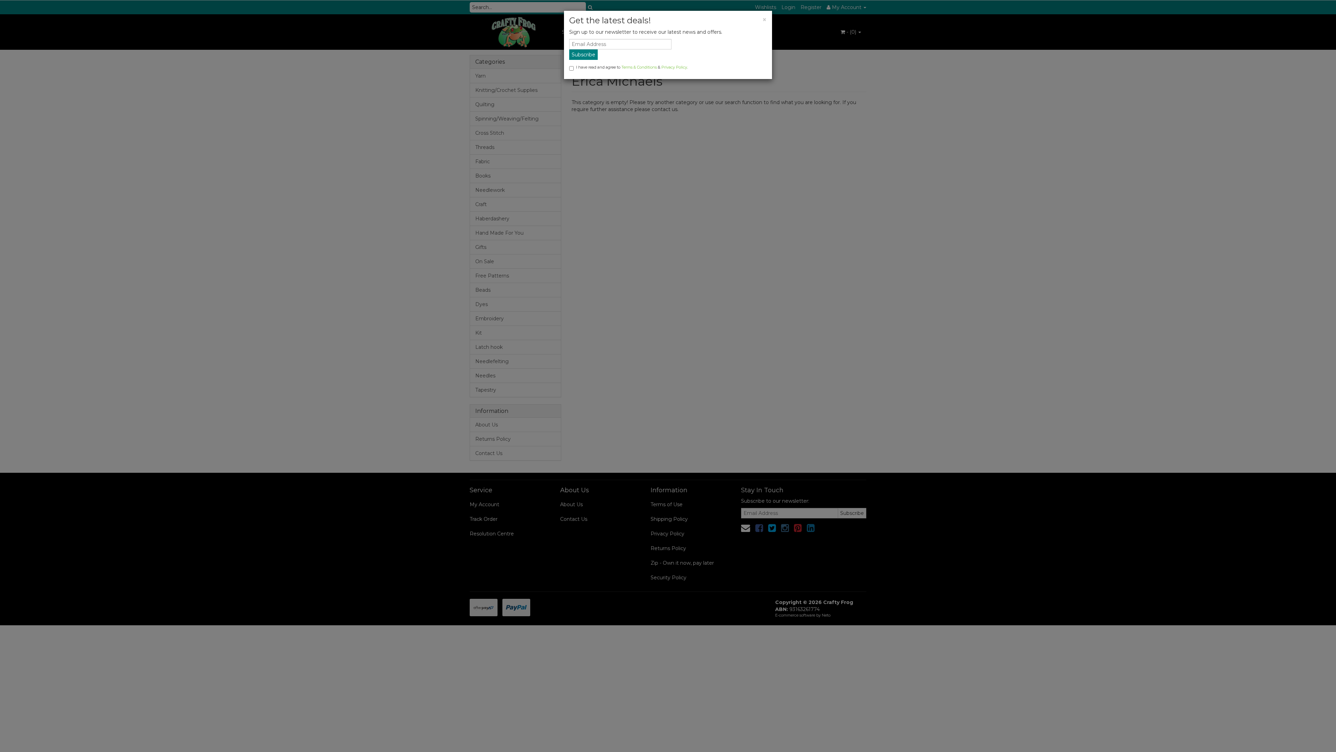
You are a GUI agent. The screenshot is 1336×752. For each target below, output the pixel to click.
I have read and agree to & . (632, 67)
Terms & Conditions (639, 67)
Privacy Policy (674, 67)
